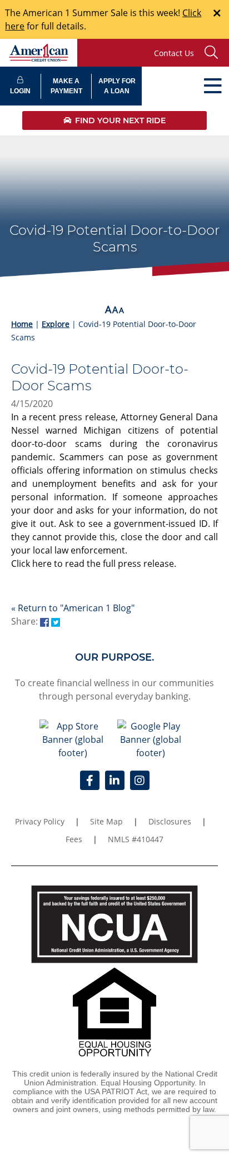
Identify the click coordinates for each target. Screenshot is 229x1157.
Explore (55, 324)
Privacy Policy (39, 821)
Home (22, 324)
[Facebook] (89, 780)
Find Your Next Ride (120, 120)
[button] (214, 53)
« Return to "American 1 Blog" (73, 608)
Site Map (106, 821)
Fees (74, 839)
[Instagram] (140, 780)
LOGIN (20, 91)
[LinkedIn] (115, 780)
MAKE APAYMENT (66, 86)
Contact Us (174, 53)
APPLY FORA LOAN (117, 86)
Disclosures (169, 821)
